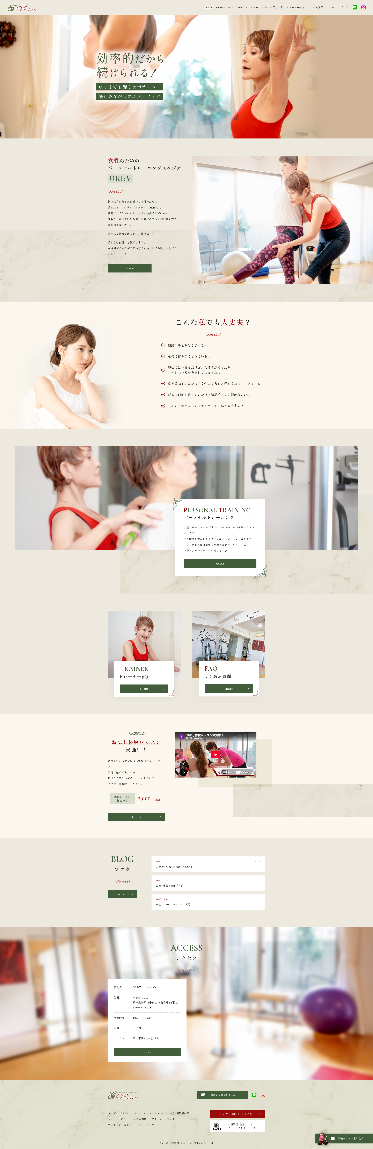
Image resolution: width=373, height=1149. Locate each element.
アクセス (332, 7)
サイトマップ (146, 1125)
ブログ (344, 7)
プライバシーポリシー (121, 1125)
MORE (129, 268)
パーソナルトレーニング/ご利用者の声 (260, 7)
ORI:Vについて (225, 7)
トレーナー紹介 (295, 7)
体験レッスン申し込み (223, 1095)
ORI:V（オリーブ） (185, 1143)
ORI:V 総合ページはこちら (237, 1114)
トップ (209, 7)
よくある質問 (315, 7)
